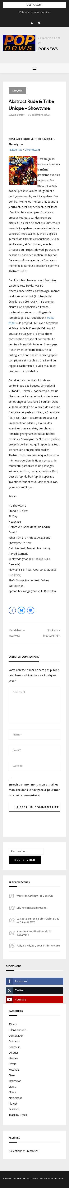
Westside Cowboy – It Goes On (34, 895)
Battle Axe (15, 149)
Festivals (14, 1069)
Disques (17, 90)
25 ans (13, 1024)
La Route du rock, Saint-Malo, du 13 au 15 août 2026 (37, 920)
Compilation (16, 1035)
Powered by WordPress (16, 1178)
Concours (15, 1047)
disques (13, 1058)
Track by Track (18, 1115)
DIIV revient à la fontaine (34, 12)
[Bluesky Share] (21, 610)
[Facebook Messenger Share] (30, 610)
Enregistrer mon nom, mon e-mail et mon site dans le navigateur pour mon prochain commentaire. (34, 790)
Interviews (15, 1081)
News (12, 1092)
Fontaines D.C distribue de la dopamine (33, 933)
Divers (12, 1064)
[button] (32, 23)
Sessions (14, 1109)
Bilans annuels (17, 1030)
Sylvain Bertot (16, 114)
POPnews (48, 48)
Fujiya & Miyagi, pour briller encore (38, 945)
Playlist (13, 1103)
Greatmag (44, 1178)
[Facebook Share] (12, 610)
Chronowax (32, 149)
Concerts (14, 1041)
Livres (12, 1086)
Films (12, 1075)
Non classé (15, 1098)
